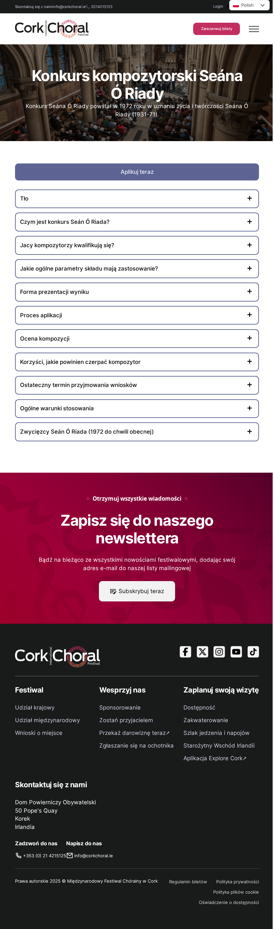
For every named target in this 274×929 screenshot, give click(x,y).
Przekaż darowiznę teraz (132, 733)
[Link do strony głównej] (52, 29)
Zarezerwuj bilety (216, 28)
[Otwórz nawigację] (254, 29)
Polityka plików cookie (236, 892)
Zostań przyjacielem (126, 720)
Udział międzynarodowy (47, 720)
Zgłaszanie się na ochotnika (136, 745)
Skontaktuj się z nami (33, 6)
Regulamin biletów (188, 881)
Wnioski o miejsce (38, 733)
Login (218, 6)
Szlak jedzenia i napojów (216, 733)
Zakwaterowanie (205, 720)
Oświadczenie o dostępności (229, 902)
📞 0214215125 (99, 6)
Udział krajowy (34, 707)
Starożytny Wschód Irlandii (219, 745)
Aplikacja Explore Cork (213, 758)
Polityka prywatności (237, 881)
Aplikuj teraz (137, 171)
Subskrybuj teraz (141, 591)
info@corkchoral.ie (69, 6)
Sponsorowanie (120, 707)
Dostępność (199, 707)
